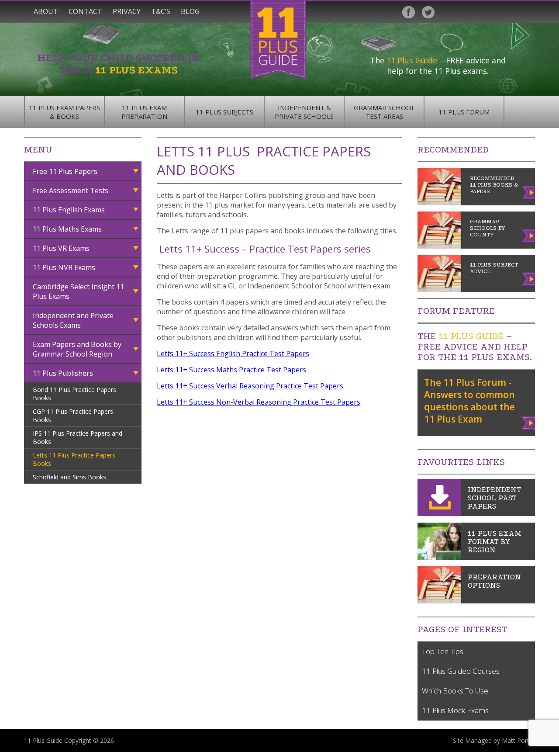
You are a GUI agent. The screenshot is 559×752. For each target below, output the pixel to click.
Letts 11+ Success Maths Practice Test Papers (231, 369)
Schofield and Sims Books (69, 477)
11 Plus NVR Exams (64, 267)
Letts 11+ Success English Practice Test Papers (233, 353)
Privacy (127, 11)
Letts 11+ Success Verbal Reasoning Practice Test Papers (250, 386)
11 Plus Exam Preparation (144, 112)
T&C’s (160, 11)
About (46, 11)
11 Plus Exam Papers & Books (64, 112)
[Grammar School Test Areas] (439, 557)
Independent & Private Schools (304, 112)
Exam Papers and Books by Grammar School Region (77, 349)
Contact (85, 11)
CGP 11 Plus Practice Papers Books (73, 415)
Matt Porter (518, 740)
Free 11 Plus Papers (65, 171)
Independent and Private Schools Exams (73, 320)
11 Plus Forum (464, 111)
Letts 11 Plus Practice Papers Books (74, 459)
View (528, 421)
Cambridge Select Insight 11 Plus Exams (78, 291)
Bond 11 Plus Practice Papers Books (74, 393)
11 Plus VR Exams (61, 248)
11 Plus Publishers (63, 373)
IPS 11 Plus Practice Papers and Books (77, 437)
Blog (190, 11)
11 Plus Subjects (224, 111)
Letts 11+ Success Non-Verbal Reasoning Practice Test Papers (258, 402)
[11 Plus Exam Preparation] (439, 601)
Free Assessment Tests (70, 190)
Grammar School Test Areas (384, 112)
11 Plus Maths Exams (67, 229)
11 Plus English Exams (69, 210)
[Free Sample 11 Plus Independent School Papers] (439, 513)
